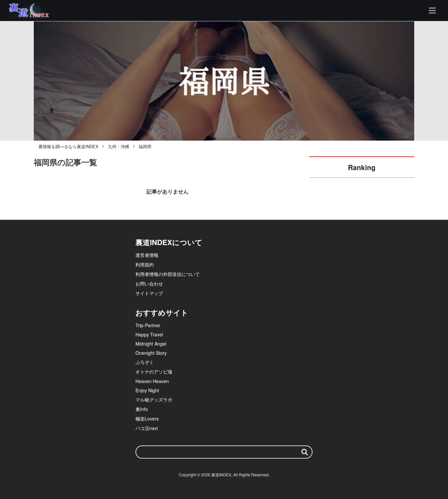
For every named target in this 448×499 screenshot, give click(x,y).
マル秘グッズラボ (153, 399)
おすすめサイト (161, 312)
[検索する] (304, 452)
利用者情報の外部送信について (167, 274)
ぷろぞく (144, 362)
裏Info (141, 409)
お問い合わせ (149, 283)
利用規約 (144, 264)
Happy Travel (149, 334)
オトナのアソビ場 (153, 371)
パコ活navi (146, 428)
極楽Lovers (147, 418)
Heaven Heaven (152, 381)
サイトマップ (149, 293)
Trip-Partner (147, 325)
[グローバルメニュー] (432, 10)
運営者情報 (146, 255)
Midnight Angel (150, 343)
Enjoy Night (147, 390)
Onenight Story (151, 353)
